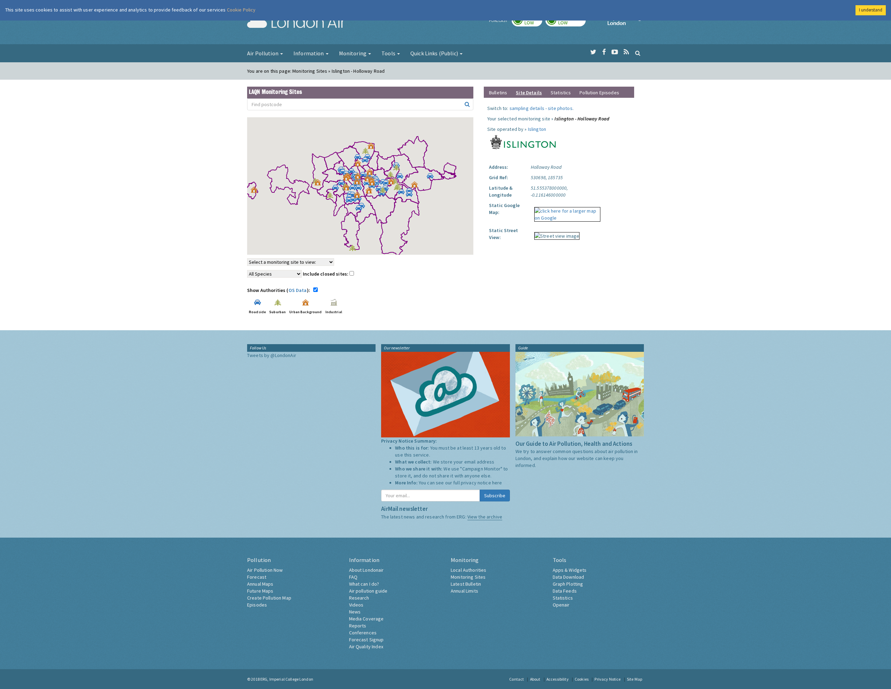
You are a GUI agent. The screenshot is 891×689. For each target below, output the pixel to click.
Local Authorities (468, 570)
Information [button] (309, 53)
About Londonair (366, 570)
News (355, 612)
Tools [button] (388, 53)
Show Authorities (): (279, 290)
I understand (870, 10)
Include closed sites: (326, 274)
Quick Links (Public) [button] (434, 53)
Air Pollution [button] (263, 53)
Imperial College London (626, 23)
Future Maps (260, 591)
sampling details (527, 108)
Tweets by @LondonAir (271, 355)
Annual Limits (464, 591)
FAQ (353, 577)
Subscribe (494, 495)
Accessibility (557, 679)
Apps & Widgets (570, 570)
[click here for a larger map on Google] (565, 212)
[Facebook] (604, 52)
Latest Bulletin (466, 584)
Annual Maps (260, 584)
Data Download (568, 577)
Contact (516, 679)
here (497, 483)
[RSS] (626, 52)
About (535, 679)
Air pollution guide (368, 591)
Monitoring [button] (353, 53)
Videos (356, 605)
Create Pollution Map (269, 598)
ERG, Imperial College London (286, 679)
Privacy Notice (607, 679)
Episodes (257, 605)
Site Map (634, 679)
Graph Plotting (568, 584)
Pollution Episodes (599, 92)
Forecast (256, 577)
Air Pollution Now (265, 570)
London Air (296, 23)
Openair (561, 605)
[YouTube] (615, 52)
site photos (560, 108)
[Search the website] (638, 52)
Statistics (561, 92)
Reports (357, 626)
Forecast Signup (366, 639)
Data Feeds (565, 591)
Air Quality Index (366, 646)
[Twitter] (593, 52)
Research (359, 598)
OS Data (298, 290)
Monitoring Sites (468, 577)
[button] (373, 147)
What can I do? (364, 584)
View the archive (484, 517)
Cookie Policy (241, 10)
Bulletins (498, 92)
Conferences (363, 632)
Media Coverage (366, 619)
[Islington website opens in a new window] (523, 141)
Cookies (582, 679)
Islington (537, 129)
